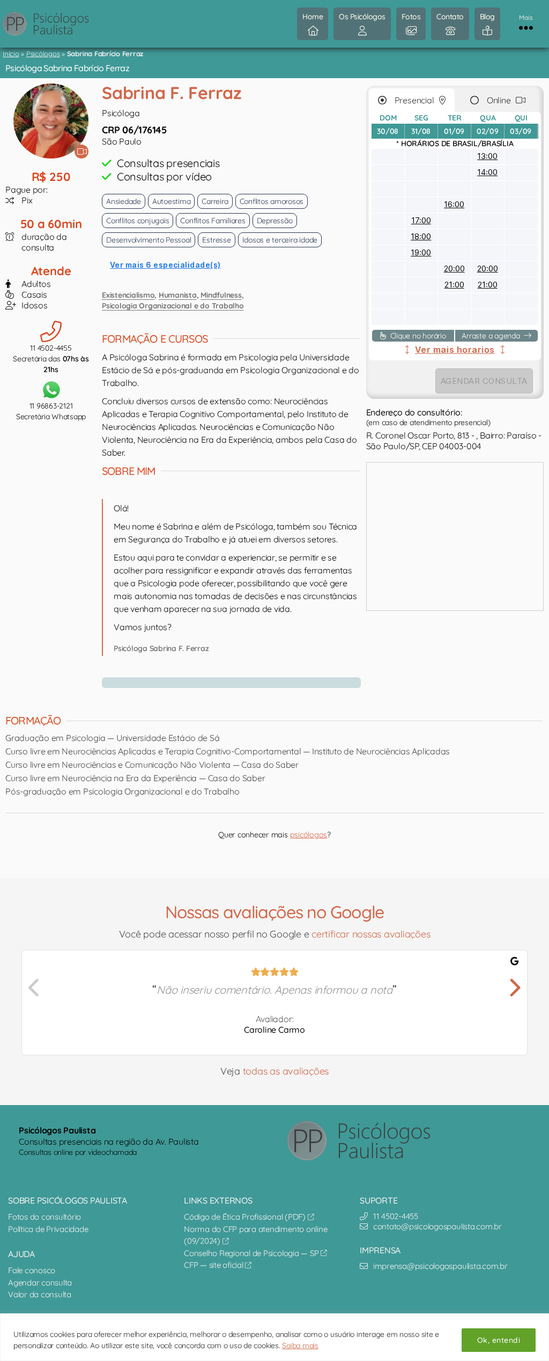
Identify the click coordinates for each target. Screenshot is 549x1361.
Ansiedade (123, 201)
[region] (274, 1337)
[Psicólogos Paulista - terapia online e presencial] (367, 1141)
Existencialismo (128, 295)
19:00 (421, 252)
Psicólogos (43, 53)
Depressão (275, 220)
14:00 (487, 172)
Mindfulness (221, 295)
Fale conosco (31, 1270)
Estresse (216, 240)
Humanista (178, 295)
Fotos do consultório (44, 1217)
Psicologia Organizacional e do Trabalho (173, 306)
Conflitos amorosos (272, 201)
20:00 (454, 268)
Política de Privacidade (48, 1229)
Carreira (215, 201)
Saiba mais (300, 1345)
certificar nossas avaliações (370, 934)
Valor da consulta (39, 1294)
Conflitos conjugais (137, 220)
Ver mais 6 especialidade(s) (165, 264)
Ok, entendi (498, 1340)
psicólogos (309, 835)
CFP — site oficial (214, 1265)
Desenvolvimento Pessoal (148, 240)
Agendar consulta (40, 1282)
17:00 (421, 220)
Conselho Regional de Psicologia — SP (252, 1253)
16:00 (454, 204)
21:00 (454, 284)
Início (11, 53)
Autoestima (171, 201)
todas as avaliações (286, 1071)
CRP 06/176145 (134, 130)
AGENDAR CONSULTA (484, 381)
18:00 (421, 236)
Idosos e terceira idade (279, 240)
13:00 (487, 156)
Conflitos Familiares (212, 220)
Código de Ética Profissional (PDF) (246, 1217)
